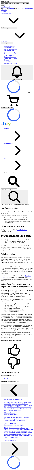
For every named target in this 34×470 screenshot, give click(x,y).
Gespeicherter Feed (9, 55)
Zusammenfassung (9, 46)
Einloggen (11, 8)
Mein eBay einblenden (7, 43)
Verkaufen (3, 11)
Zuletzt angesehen (9, 47)
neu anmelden (21, 8)
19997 (2, 5)
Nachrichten (7, 61)
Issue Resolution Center (10, 63)
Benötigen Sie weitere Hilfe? (9, 230)
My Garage (7, 60)
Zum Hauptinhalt (5, 7)
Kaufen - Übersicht (9, 52)
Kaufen (6, 158)
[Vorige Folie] (14, 390)
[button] (17, 349)
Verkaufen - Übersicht (10, 53)
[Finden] (14, 197)
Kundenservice (8, 143)
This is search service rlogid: (8, 204)
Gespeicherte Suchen (10, 57)
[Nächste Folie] (14, 449)
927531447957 (5, 1)
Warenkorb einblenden (7, 107)
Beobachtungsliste (9, 50)
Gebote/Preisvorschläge (10, 49)
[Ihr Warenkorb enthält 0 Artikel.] (14, 106)
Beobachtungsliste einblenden (8, 28)
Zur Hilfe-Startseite (22, 230)
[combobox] (9, 189)
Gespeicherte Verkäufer (10, 58)
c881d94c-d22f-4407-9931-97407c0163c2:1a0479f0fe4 (15, 3)
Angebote (27, 8)
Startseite (6, 128)
